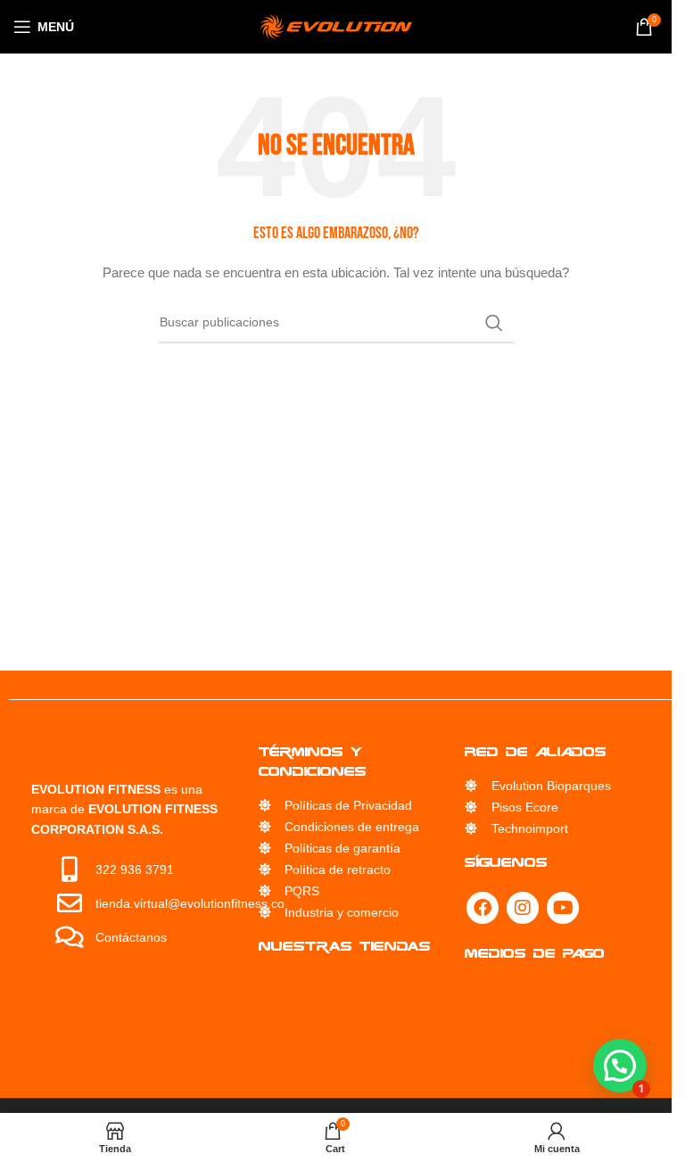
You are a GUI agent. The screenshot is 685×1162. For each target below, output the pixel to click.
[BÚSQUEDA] (494, 322)
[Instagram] (523, 908)
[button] (620, 1065)
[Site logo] (336, 26)
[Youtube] (563, 908)
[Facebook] (482, 908)
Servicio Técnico (334, 984)
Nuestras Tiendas (345, 945)
